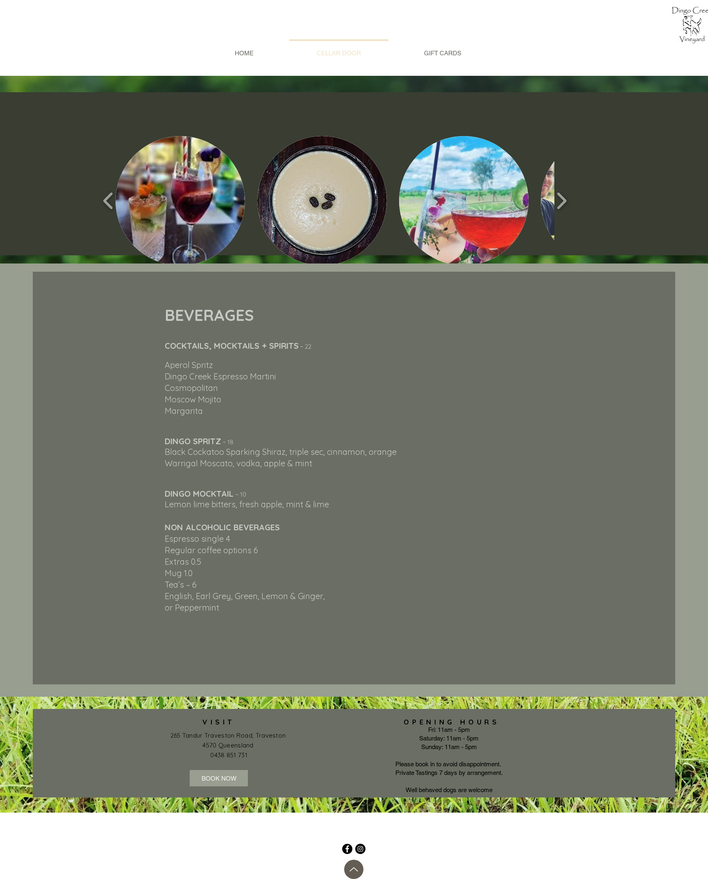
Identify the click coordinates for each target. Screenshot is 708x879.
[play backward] (108, 201)
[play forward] (561, 201)
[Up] (353, 869)
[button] (180, 201)
